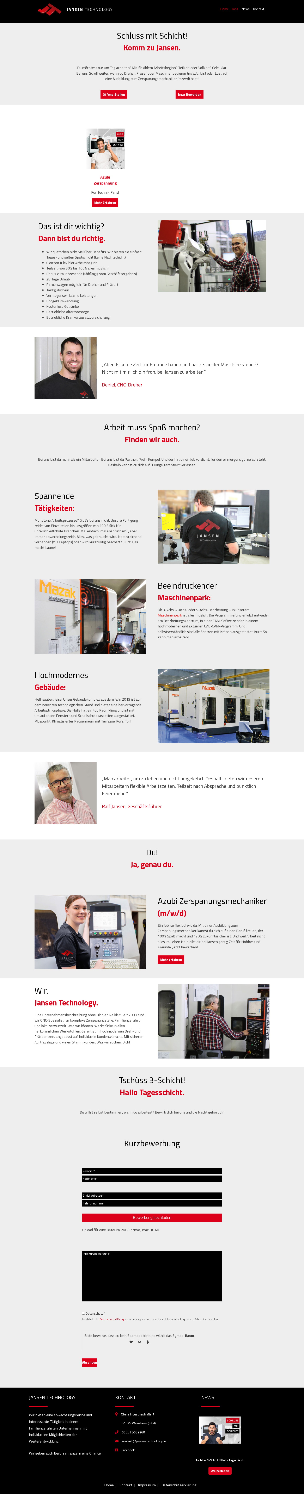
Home (224, 8)
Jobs (235, 8)
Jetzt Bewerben (189, 94)
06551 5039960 (133, 1432)
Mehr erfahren (171, 959)
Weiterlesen (220, 1470)
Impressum (147, 1485)
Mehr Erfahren (105, 202)
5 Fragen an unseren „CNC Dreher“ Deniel (220, 1460)
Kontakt (259, 8)
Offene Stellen (114, 94)
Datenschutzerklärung (112, 1319)
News (246, 8)
